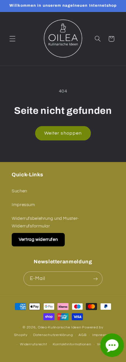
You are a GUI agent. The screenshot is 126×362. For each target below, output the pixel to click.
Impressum (23, 205)
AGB (82, 335)
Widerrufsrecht (33, 344)
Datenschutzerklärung (53, 335)
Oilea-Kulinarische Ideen (59, 327)
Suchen (19, 191)
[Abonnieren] (95, 279)
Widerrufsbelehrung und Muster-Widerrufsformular (45, 222)
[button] (12, 39)
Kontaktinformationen (72, 344)
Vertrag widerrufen (38, 239)
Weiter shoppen (63, 133)
